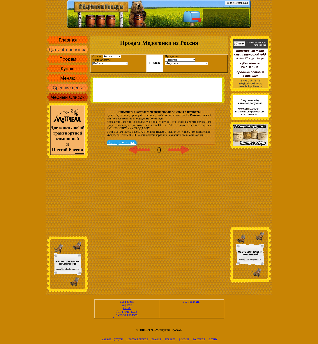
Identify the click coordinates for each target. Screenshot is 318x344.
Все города (127, 301)
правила (170, 339)
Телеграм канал (121, 142)
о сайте (213, 339)
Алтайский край (126, 311)
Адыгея (127, 305)
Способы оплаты (137, 339)
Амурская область (126, 314)
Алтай (127, 308)
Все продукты (191, 301)
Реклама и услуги (112, 339)
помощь (156, 339)
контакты (199, 339)
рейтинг (184, 339)
